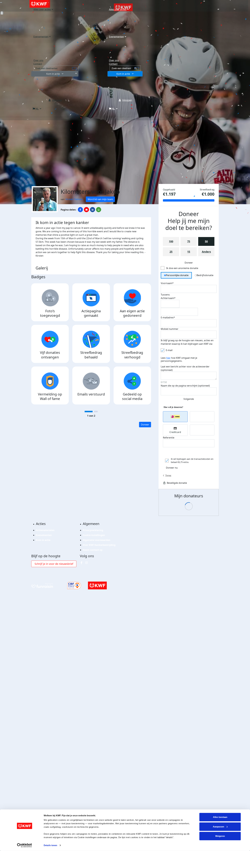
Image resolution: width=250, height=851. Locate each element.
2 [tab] (96, 411)
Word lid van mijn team (100, 199)
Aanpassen (218, 826)
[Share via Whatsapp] (98, 209)
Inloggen (127, 100)
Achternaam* (168, 298)
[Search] (136, 68)
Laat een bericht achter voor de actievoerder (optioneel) (185, 368)
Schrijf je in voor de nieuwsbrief (54, 564)
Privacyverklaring (93, 530)
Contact (113, 63)
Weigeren (220, 836)
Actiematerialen (45, 530)
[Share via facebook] (80, 209)
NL (113, 108)
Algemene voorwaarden (96, 540)
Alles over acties (117, 9)
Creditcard (175, 432)
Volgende (188, 399)
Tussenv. (165, 294)
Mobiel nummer (169, 329)
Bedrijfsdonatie (205, 275)
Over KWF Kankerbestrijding (99, 545)
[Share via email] (86, 209)
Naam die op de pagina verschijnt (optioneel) (185, 385)
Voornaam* (167, 283)
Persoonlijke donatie (177, 275)
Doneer (145, 424)
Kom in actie (123, 73)
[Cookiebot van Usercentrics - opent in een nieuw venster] (24, 845)
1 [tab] (89, 411)
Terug (168, 475)
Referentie (168, 437)
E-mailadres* (168, 317)
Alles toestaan (220, 817)
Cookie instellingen (94, 535)
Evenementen (116, 36)
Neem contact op (92, 549)
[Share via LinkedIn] (92, 209)
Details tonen (50, 845)
